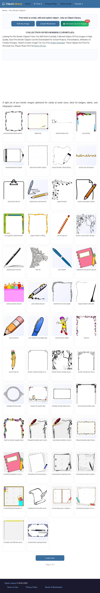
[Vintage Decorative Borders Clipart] (14, 394)
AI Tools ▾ (38, 4)
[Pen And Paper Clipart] (14, 155)
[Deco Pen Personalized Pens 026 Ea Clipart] (86, 397)
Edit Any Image (23, 24)
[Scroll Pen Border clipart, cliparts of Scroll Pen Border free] (62, 121)
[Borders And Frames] (14, 193)
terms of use (40, 46)
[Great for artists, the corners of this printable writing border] (86, 124)
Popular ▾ (79, 4)
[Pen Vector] (14, 258)
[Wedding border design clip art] (62, 191)
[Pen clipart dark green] (14, 293)
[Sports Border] (38, 394)
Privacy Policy (51, 4)
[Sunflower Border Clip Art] (86, 329)
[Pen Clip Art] (38, 332)
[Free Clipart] (38, 258)
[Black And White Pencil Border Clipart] (62, 227)
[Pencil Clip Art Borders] (86, 155)
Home (27, 4)
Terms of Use (65, 4)
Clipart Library (10, 583)
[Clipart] (38, 121)
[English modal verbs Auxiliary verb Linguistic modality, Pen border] (62, 431)
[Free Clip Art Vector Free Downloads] (62, 359)
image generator (58, 43)
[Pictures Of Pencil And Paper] (86, 190)
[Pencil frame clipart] (14, 121)
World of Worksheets (53, 587)
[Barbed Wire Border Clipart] (38, 158)
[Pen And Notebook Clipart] (86, 258)
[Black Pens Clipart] (62, 258)
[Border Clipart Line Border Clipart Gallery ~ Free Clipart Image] (62, 394)
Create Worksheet (47, 24)
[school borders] (14, 433)
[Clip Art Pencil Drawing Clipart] (14, 326)
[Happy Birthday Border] (86, 295)
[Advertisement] (50, 80)
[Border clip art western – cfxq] (62, 295)
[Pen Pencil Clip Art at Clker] (38, 189)
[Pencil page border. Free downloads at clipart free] (38, 226)
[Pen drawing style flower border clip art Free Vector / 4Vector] (86, 226)
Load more (50, 558)
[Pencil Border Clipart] (62, 155)
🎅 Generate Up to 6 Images (76, 23)
